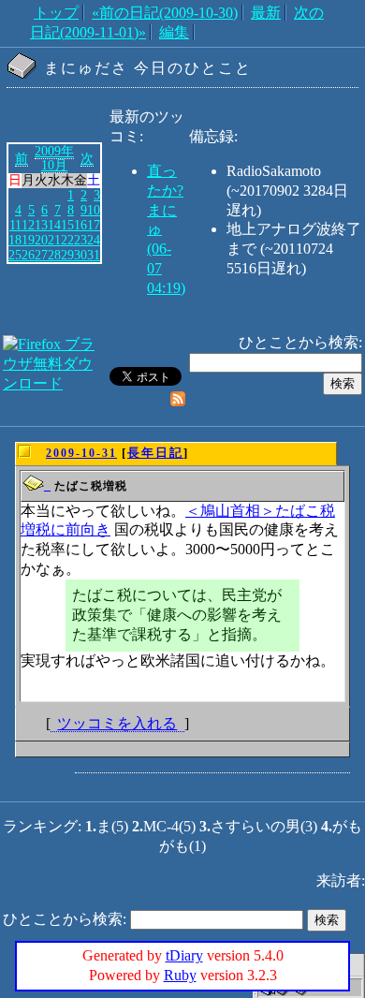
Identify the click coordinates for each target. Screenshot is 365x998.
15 (67, 224)
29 (67, 254)
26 (28, 254)
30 (80, 254)
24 (93, 239)
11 (15, 224)
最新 (266, 13)
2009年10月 (54, 158)
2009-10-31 (81, 453)
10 (93, 209)
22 (67, 239)
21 (54, 239)
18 (15, 239)
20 (41, 239)
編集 (174, 32)
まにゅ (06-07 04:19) (166, 249)
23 (80, 239)
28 (54, 254)
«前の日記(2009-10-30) (165, 13)
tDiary (184, 955)
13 (41, 224)
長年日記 (155, 453)
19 (28, 239)
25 (15, 254)
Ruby (180, 975)
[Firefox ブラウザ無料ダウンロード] (54, 383)
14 (54, 224)
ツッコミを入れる (117, 723)
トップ (56, 13)
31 (93, 254)
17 (93, 224)
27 (41, 254)
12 (28, 224)
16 (80, 224)
